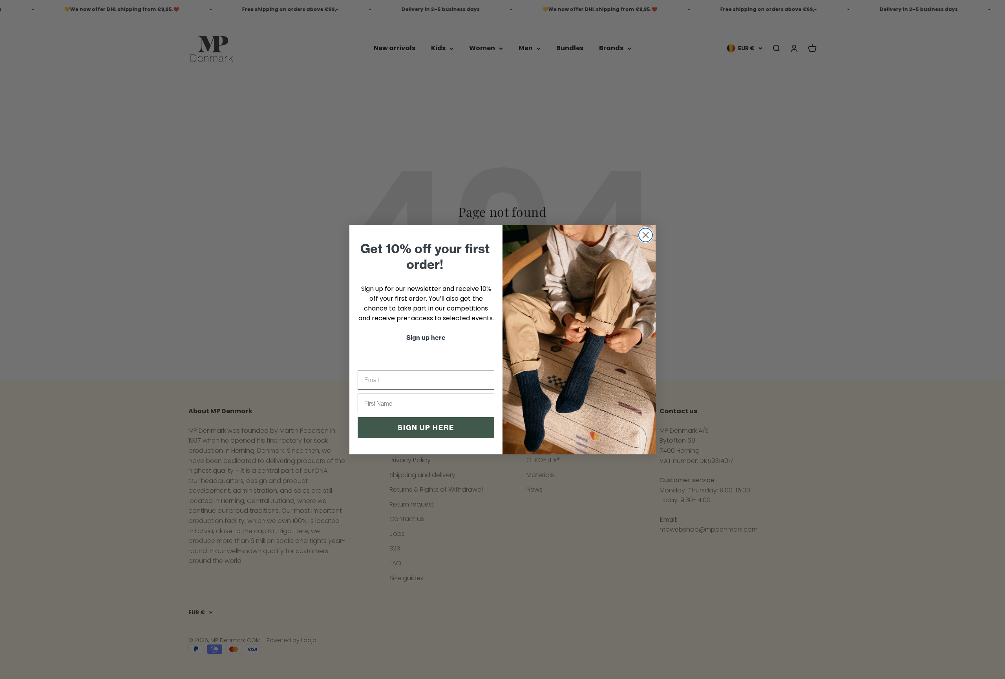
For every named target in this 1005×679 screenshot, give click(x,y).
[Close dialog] (645, 235)
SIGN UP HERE (426, 427)
